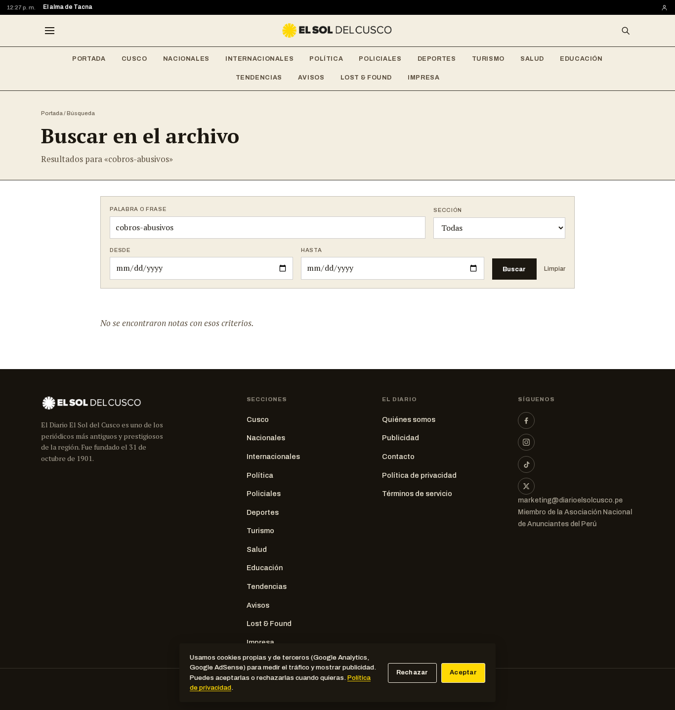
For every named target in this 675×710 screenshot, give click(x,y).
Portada (88, 58)
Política (326, 58)
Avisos (311, 77)
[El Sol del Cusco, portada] (337, 30)
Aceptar (463, 672)
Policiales (380, 58)
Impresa (423, 77)
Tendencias (259, 77)
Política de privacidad (419, 475)
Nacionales (186, 58)
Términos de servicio (417, 494)
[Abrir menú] (49, 30)
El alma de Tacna (67, 6)
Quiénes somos (408, 419)
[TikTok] (526, 464)
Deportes (437, 58)
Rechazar (412, 672)
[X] (526, 486)
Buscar (514, 269)
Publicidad (400, 438)
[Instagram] (526, 442)
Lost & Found (366, 77)
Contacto (398, 456)
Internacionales (259, 58)
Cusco (134, 58)
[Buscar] (625, 30)
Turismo (488, 58)
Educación (581, 58)
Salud (532, 58)
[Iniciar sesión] (664, 7)
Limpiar (554, 268)
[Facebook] (526, 420)
